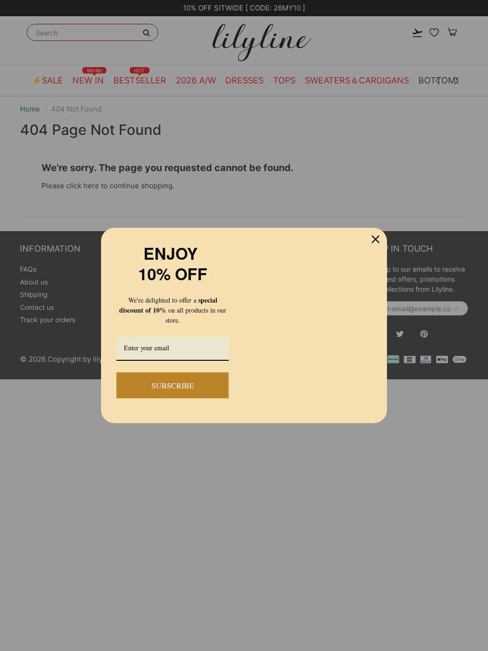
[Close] (375, 210)
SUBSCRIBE (172, 385)
